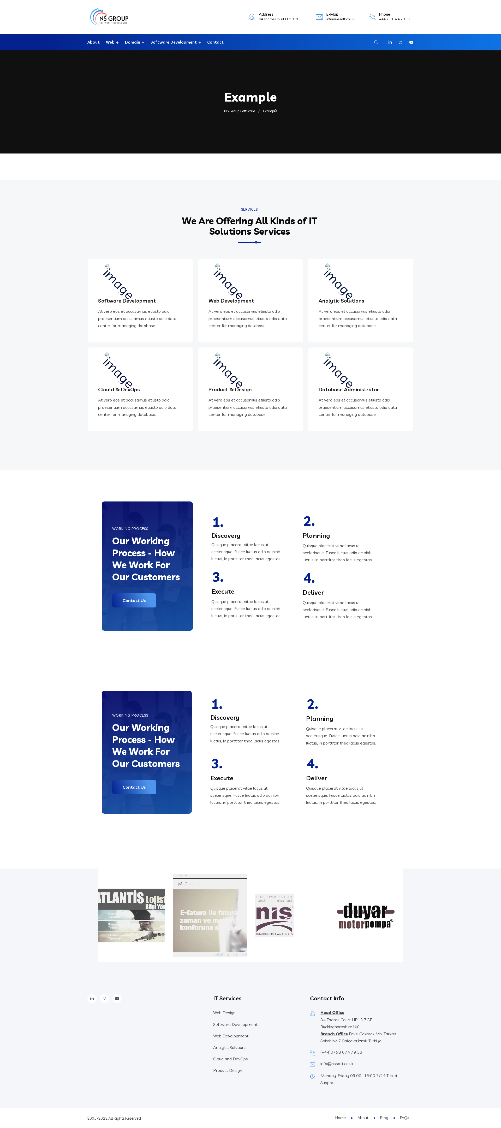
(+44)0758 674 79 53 (341, 1052)
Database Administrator (349, 389)
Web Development (231, 300)
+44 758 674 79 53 (394, 19)
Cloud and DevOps (230, 1058)
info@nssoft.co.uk (340, 19)
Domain (132, 42)
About (93, 42)
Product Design (227, 1070)
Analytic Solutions (341, 300)
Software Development (174, 42)
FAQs (404, 1117)
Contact (215, 42)
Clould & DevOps (119, 389)
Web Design (224, 1012)
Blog (384, 1117)
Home (340, 1117)
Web (110, 42)
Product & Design (230, 389)
